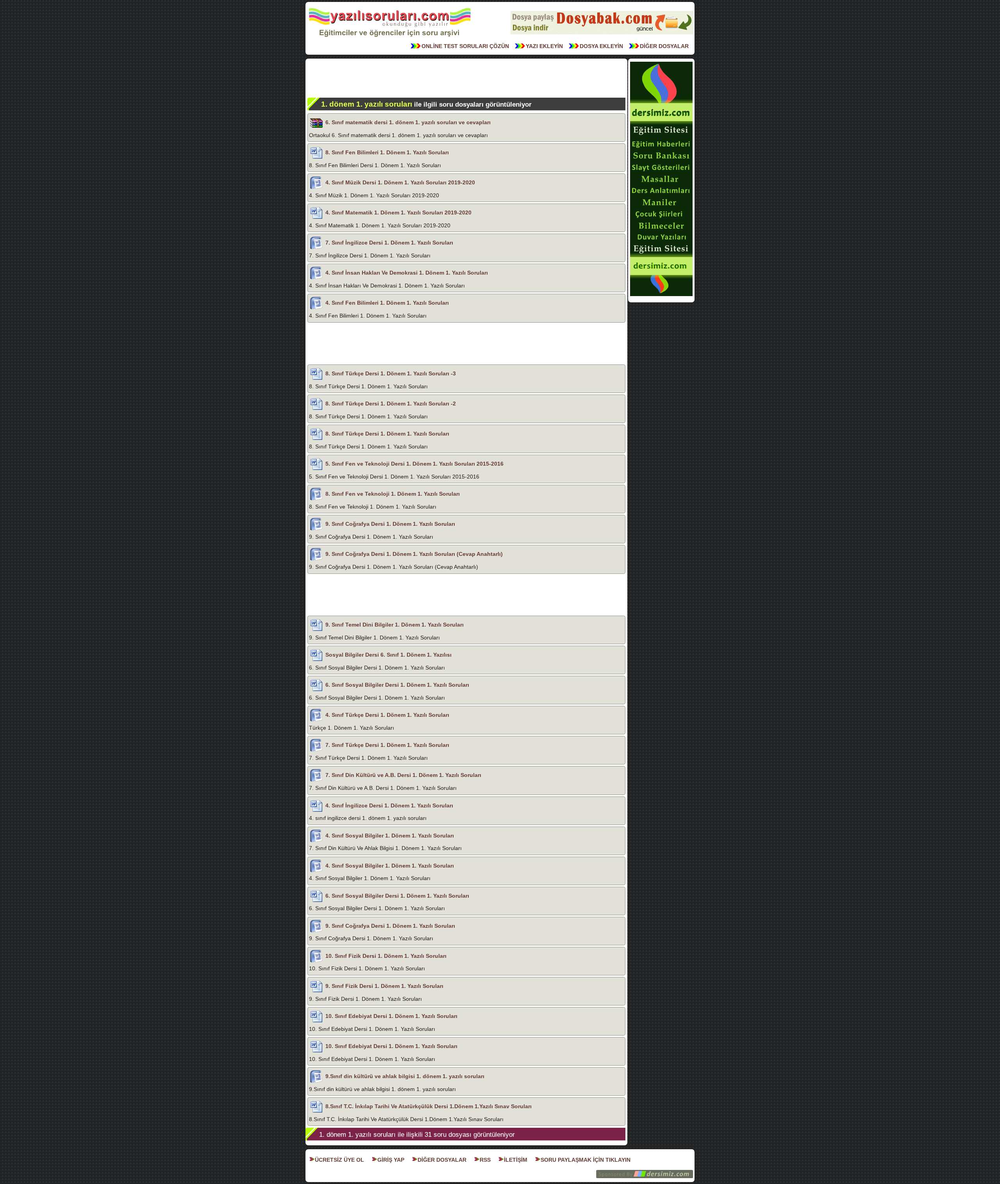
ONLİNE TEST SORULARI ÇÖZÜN (465, 46)
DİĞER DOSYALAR (664, 46)
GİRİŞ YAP (390, 1160)
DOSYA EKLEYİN (601, 46)
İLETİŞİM (515, 1160)
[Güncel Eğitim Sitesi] (661, 295)
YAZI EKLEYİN (544, 46)
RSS (485, 1160)
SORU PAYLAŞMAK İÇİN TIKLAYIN (585, 1160)
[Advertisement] (466, 78)
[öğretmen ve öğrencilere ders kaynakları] (602, 33)
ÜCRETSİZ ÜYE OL (339, 1160)
